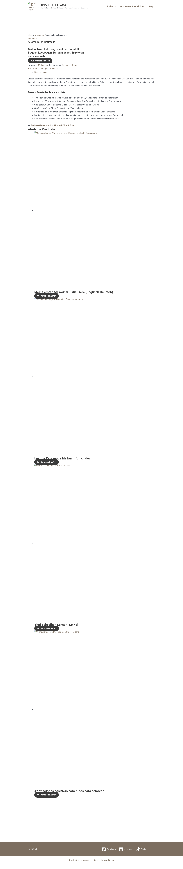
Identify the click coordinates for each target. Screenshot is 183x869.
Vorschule (53, 68)
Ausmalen (66, 65)
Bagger (75, 65)
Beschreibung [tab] (40, 72)
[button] (114, 6)
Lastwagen (43, 68)
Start (30, 35)
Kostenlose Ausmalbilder (132, 6)
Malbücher (39, 35)
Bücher (110, 6)
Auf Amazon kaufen (40, 60)
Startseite (74, 860)
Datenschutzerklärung (103, 860)
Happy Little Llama (52, 5)
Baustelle (32, 68)
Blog (150, 6)
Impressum (86, 860)
